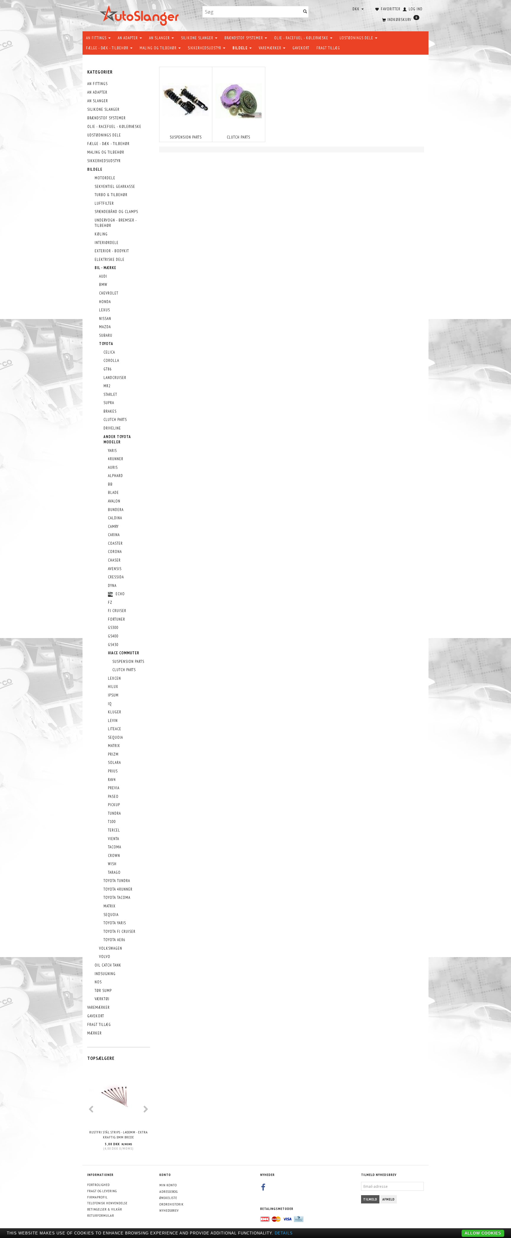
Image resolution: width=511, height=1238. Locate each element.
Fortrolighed (98, 1184)
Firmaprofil (97, 1197)
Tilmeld (370, 1199)
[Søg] (305, 12)
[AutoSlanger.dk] (140, 14)
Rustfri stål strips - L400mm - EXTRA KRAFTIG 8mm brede (118, 1134)
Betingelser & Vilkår (104, 1209)
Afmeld (388, 1199)
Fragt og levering (102, 1191)
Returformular (100, 1215)
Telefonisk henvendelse (107, 1203)
